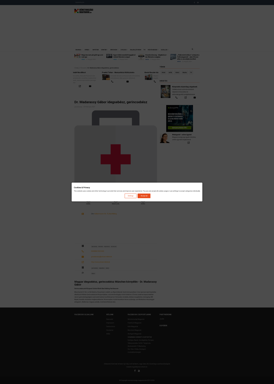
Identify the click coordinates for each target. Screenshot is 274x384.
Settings (130, 196)
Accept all (144, 196)
